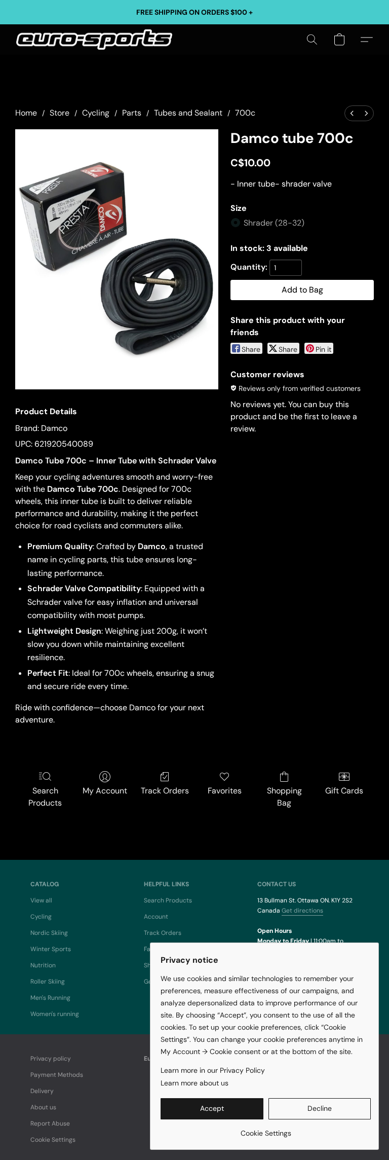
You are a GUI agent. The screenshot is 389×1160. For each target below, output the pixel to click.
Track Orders (165, 790)
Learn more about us (194, 1083)
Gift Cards (344, 790)
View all (41, 900)
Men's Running (50, 998)
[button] (94, 39)
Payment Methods (56, 1075)
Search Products (45, 796)
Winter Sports (50, 949)
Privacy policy (50, 1059)
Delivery (42, 1091)
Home (26, 112)
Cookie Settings (52, 1140)
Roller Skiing (47, 981)
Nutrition (43, 965)
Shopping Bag (284, 796)
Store (59, 112)
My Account (105, 790)
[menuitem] (352, 113)
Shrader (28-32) (274, 223)
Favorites (225, 790)
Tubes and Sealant (188, 112)
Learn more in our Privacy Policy (213, 1070)
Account (156, 917)
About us (43, 1107)
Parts (131, 112)
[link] (266, 1129)
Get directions (302, 911)
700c (245, 112)
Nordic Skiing (49, 933)
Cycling (95, 112)
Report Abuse (50, 1123)
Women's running (54, 1014)
